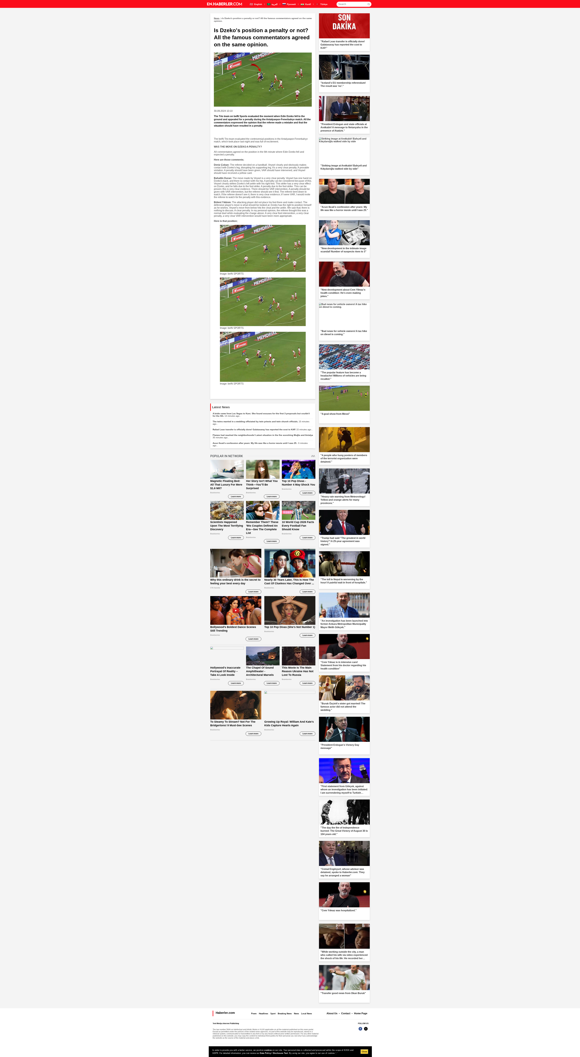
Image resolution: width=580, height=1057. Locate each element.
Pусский (291, 4)
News (296, 1013)
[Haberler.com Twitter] (365, 1030)
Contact (345, 1013)
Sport (273, 1013)
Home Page (360, 1013)
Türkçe (323, 4)
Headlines (263, 1013)
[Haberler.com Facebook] (360, 1030)
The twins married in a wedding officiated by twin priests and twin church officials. (261, 422)
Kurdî (308, 4)
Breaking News (285, 1013)
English (258, 4)
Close (364, 1052)
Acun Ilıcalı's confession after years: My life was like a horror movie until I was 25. (260, 444)
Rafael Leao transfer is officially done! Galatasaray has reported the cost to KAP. (263, 429)
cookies (268, 1050)
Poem (254, 1013)
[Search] (369, 4)
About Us (332, 1013)
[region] (290, 1051)
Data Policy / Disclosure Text (274, 1053)
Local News (306, 1013)
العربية (274, 4)
